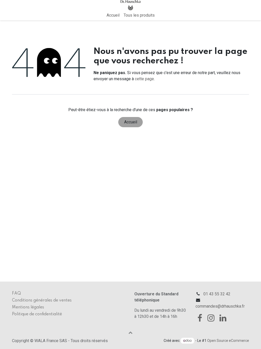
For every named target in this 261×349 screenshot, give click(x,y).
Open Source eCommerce (228, 341)
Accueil (130, 122)
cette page (144, 78)
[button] (130, 332)
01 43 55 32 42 (216, 294)
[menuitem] (113, 15)
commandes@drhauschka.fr (220, 306)
